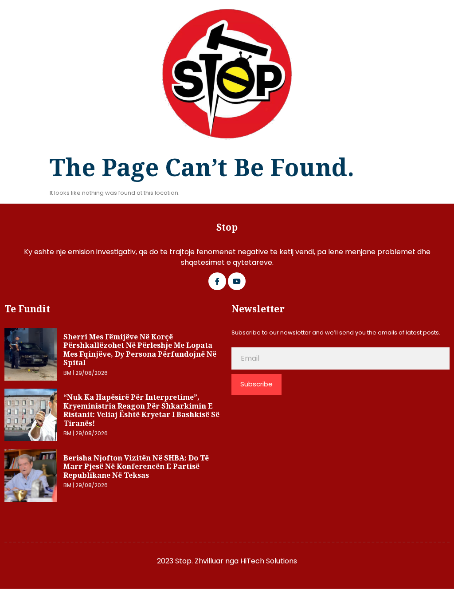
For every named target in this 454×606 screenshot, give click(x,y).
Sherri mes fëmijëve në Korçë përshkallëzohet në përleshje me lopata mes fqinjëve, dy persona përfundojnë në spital (139, 350)
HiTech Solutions (268, 561)
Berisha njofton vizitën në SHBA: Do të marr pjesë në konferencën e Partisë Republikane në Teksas (136, 466)
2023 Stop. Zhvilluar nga (198, 561)
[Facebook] (217, 281)
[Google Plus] (237, 281)
